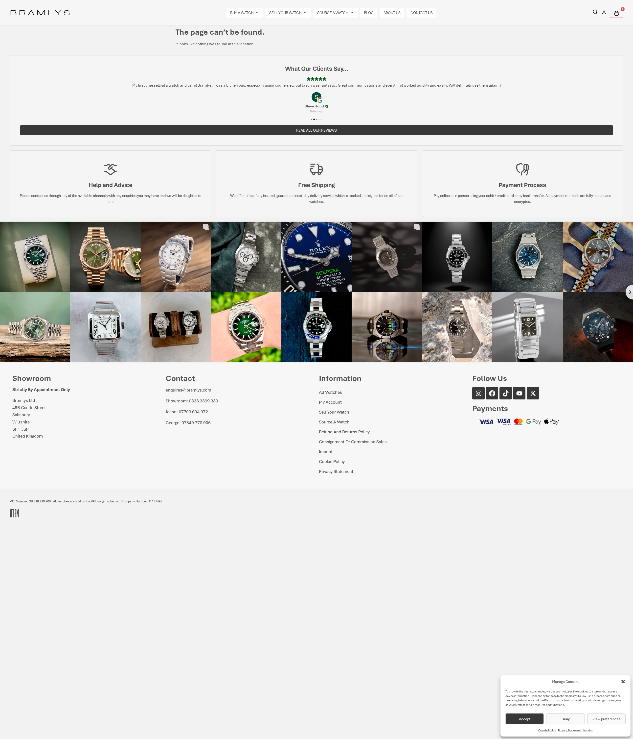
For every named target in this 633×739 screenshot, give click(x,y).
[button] (623, 681)
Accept (524, 718)
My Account (330, 402)
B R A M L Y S (40, 12)
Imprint (588, 730)
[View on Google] (316, 97)
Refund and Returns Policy (344, 432)
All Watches (330, 392)
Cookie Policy (547, 730)
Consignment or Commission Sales (353, 441)
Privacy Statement (569, 730)
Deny (566, 718)
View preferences (606, 718)
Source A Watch (334, 422)
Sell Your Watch (334, 412)
